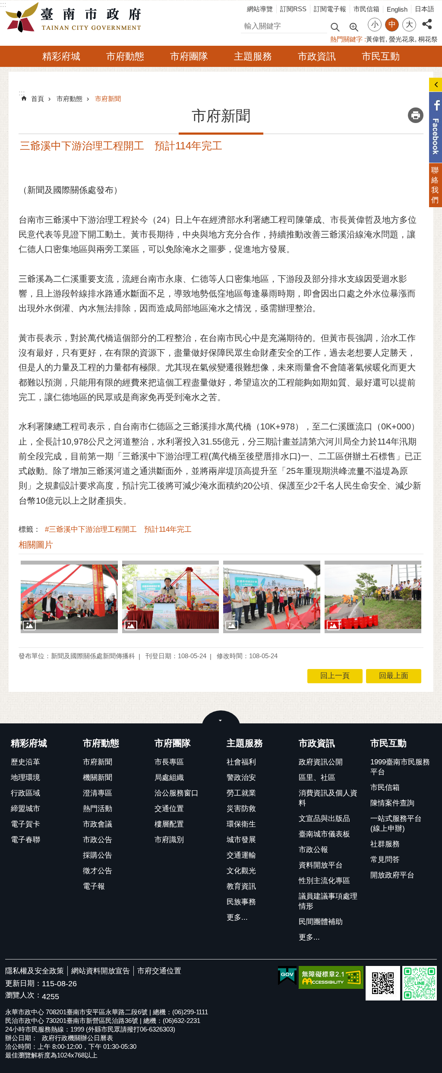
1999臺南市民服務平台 (400, 767)
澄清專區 (97, 793)
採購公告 (97, 855)
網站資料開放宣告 (100, 971)
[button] (69, 597)
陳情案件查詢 (392, 803)
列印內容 (415, 115)
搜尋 (248, 25)
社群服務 (385, 844)
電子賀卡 (25, 824)
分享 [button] (427, 19)
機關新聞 (97, 777)
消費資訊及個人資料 (328, 798)
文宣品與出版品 (324, 818)
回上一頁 (335, 676)
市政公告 (97, 840)
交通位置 (169, 809)
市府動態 (125, 56)
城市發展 (241, 840)
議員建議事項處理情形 (328, 901)
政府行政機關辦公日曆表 (77, 1037)
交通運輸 (241, 855)
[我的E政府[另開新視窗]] (287, 976)
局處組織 (169, 777)
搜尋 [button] (335, 26)
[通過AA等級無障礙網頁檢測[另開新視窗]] (331, 977)
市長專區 (169, 762)
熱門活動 (97, 809)
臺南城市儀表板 (324, 834)
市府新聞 (108, 98)
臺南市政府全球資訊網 (75, 17)
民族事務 (241, 902)
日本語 (424, 9)
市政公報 (313, 850)
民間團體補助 (321, 922)
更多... (237, 917)
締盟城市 (25, 809)
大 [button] (409, 24)
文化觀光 (241, 871)
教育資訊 (241, 886)
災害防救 (241, 809)
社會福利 (241, 762)
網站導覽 (260, 9)
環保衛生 (241, 824)
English (397, 9)
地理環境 (25, 777)
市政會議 (97, 824)
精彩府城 (61, 56)
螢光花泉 (402, 39)
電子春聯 (25, 840)
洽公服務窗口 (177, 793)
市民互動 (381, 56)
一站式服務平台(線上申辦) (396, 823)
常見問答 (385, 859)
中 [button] (392, 24)
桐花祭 (428, 39)
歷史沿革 (25, 762)
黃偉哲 (375, 39)
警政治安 (241, 777)
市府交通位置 (159, 971)
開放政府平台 (392, 875)
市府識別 (169, 840)
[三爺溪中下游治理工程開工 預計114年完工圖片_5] (383, 983)
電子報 (94, 886)
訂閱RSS (293, 9)
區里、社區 (317, 777)
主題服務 (253, 56)
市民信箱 (366, 9)
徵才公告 (97, 871)
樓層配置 (169, 824)
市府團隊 (189, 56)
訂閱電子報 (330, 9)
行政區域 (25, 793)
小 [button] (375, 24)
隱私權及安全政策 (34, 971)
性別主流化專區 (324, 881)
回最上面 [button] (393, 676)
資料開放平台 (321, 865)
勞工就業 (241, 793)
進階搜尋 (353, 26)
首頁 (37, 98)
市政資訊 (317, 56)
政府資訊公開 (321, 762)
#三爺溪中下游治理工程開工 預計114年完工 (118, 529)
